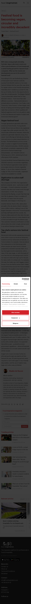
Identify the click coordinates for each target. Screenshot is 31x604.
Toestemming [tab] (6, 284)
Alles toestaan (15, 312)
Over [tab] (25, 284)
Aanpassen (14, 318)
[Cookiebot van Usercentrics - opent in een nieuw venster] (22, 279)
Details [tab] (16, 284)
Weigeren (15, 323)
